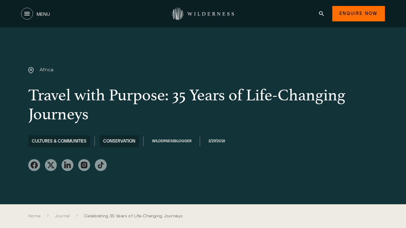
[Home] (203, 13)
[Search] (321, 14)
